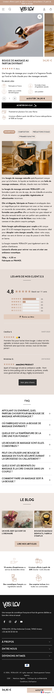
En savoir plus (8, 81)
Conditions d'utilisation (28, 682)
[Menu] (3, 9)
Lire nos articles (27, 544)
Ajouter (36, 98)
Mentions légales (19, 678)
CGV (8, 678)
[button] (10, 9)
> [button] (28, 382)
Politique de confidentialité (37, 678)
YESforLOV (14, 672)
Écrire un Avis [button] (28, 317)
